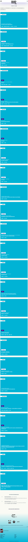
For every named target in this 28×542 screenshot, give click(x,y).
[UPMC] (18, 522)
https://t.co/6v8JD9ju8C (14, 503)
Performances (8, 8)
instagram (15, 536)
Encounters (2, 9)
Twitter (15, 535)
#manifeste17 (9, 503)
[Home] (14, 2)
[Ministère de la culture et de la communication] (9, 522)
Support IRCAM (2, 536)
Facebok (15, 534)
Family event (13, 8)
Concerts (2, 8)
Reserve (4, 41)
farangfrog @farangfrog (8, 501)
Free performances (20, 8)
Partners (1, 535)
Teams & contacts (2, 534)
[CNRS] (14, 522)
